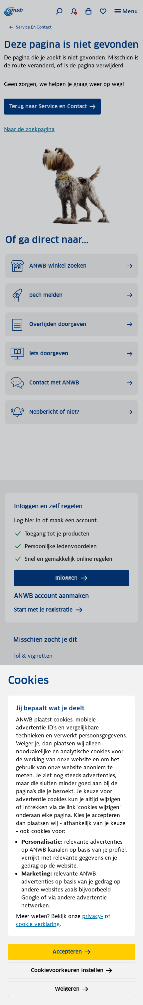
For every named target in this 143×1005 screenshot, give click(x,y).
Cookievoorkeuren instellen (67, 970)
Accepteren (67, 951)
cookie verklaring (38, 924)
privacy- (92, 916)
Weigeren (67, 988)
